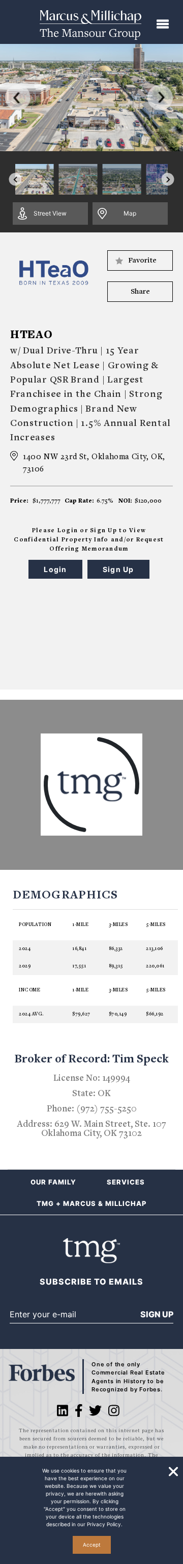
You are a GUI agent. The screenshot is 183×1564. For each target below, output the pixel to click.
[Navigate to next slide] (168, 179)
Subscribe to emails (91, 1281)
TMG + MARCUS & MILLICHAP (91, 1203)
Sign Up (156, 1314)
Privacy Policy (104, 1524)
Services (126, 1182)
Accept (92, 1545)
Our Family (53, 1182)
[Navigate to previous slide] (15, 179)
